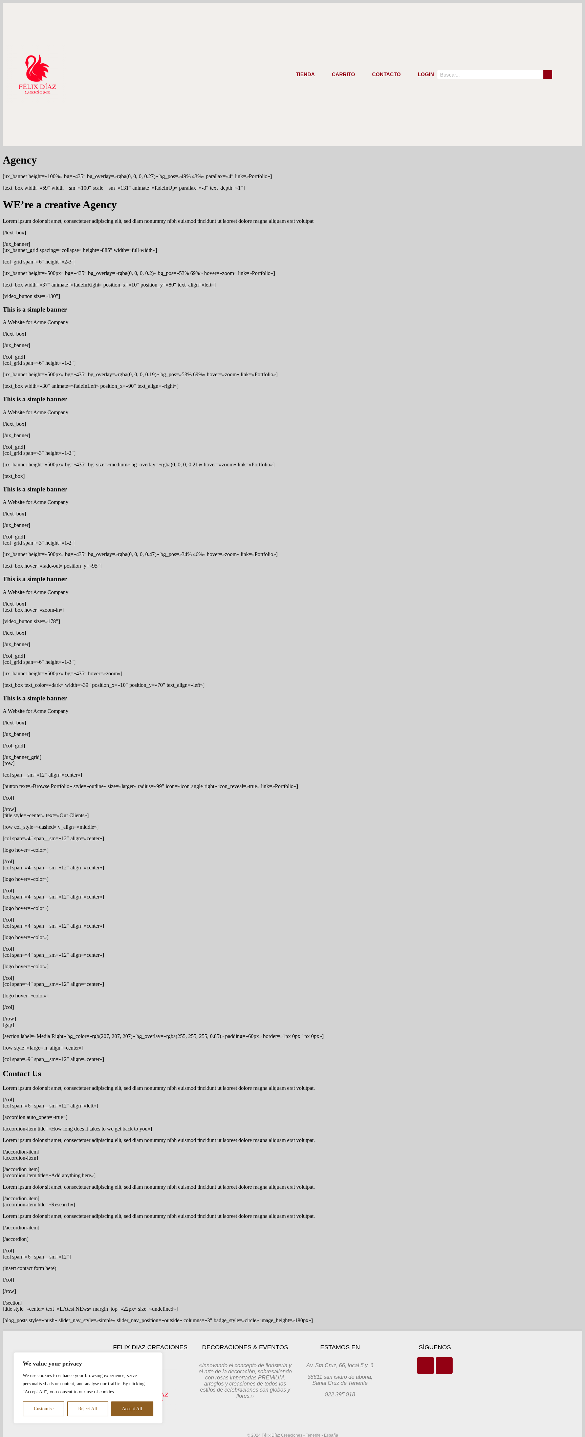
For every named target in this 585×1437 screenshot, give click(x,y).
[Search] (547, 74)
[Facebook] (425, 1365)
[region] (88, 1387)
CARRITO (343, 74)
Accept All (132, 1408)
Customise (43, 1408)
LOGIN (426, 74)
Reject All (87, 1408)
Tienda (305, 74)
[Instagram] (444, 1365)
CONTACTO (386, 74)
